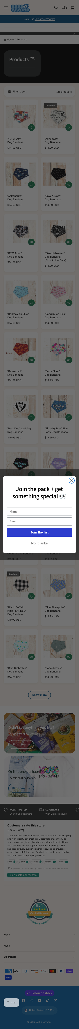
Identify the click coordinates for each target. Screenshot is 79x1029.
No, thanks (39, 543)
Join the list (39, 532)
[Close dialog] (72, 480)
